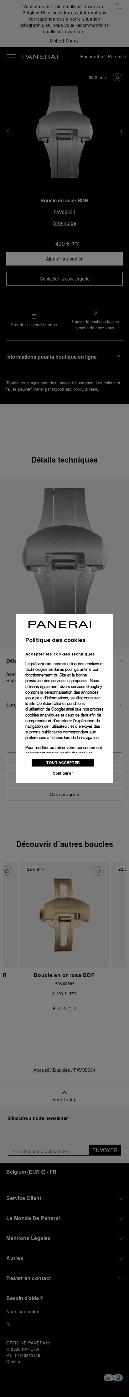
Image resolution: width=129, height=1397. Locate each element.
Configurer (63, 773)
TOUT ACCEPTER (63, 762)
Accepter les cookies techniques (60, 653)
